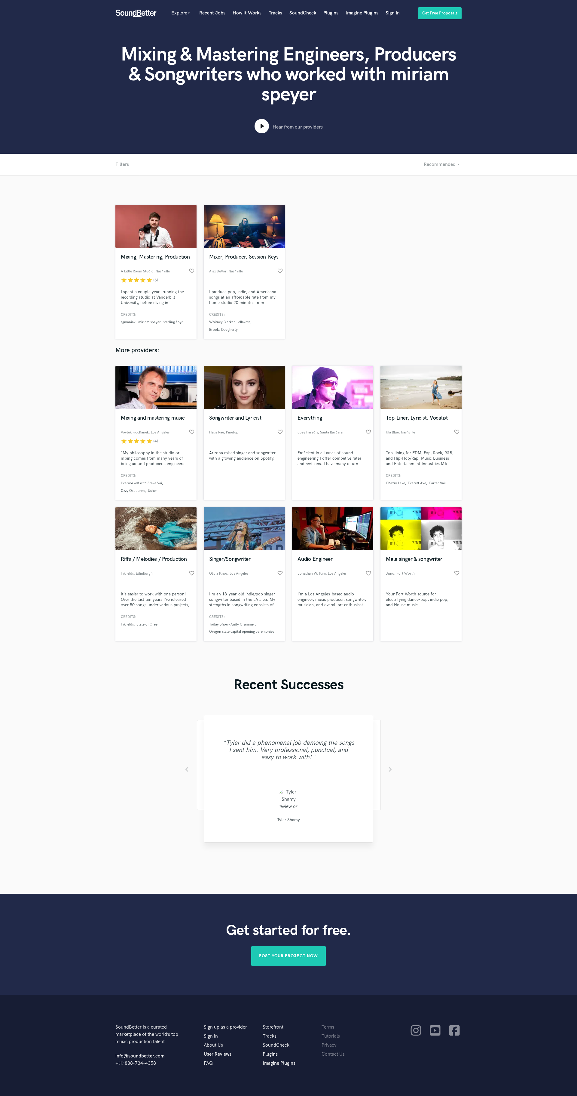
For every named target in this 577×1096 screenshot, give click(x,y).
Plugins (330, 13)
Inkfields (127, 624)
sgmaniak (128, 322)
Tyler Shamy (288, 819)
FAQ (208, 1063)
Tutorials (331, 1036)
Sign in (393, 13)
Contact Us (333, 1054)
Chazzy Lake (395, 483)
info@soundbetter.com (139, 1056)
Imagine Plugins (362, 13)
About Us (213, 1045)
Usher (152, 491)
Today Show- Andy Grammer (232, 624)
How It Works (247, 13)
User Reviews (217, 1054)
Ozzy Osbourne (133, 491)
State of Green (148, 624)
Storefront (273, 1027)
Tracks (275, 13)
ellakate (244, 322)
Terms (328, 1027)
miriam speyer (149, 322)
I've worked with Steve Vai (141, 483)
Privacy (329, 1045)
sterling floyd (173, 322)
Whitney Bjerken (222, 322)
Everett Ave (417, 483)
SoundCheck (302, 13)
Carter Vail (437, 483)
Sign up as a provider (225, 1027)
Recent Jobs (212, 13)
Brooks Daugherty (223, 330)
